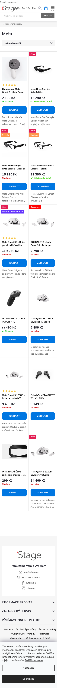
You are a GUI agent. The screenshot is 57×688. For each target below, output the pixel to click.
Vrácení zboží (16, 638)
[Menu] (53, 8)
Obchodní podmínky (26, 629)
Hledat (48, 15)
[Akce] (43, 69)
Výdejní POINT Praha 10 (23, 633)
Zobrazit (14, 109)
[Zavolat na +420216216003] (24, 8)
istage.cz (31, 588)
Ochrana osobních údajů (38, 638)
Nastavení (28, 668)
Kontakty (8, 629)
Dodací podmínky (47, 629)
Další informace (34, 660)
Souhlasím (28, 679)
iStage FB (31, 582)
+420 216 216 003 (31, 577)
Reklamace (43, 633)
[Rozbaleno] (43, 222)
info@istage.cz (31, 572)
